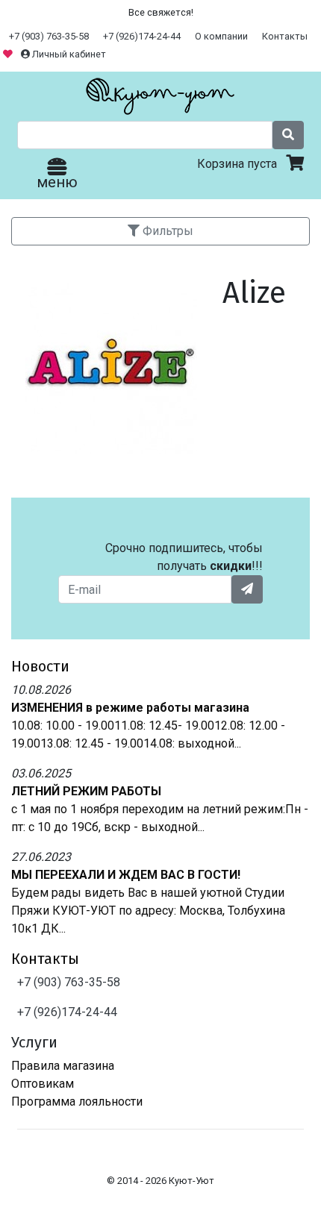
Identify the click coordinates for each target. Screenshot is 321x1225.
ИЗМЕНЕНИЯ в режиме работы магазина (130, 708)
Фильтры (166, 231)
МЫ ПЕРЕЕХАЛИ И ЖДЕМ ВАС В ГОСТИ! (125, 875)
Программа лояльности (77, 1101)
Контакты (285, 36)
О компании (221, 36)
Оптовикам (42, 1084)
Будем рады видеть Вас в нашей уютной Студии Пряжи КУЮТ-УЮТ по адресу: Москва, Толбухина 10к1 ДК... (148, 911)
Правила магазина (62, 1066)
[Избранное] (9, 54)
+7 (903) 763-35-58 (49, 36)
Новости (40, 666)
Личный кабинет (68, 54)
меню (57, 182)
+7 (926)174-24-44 (142, 36)
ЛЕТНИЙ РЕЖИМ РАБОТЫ (86, 791)
